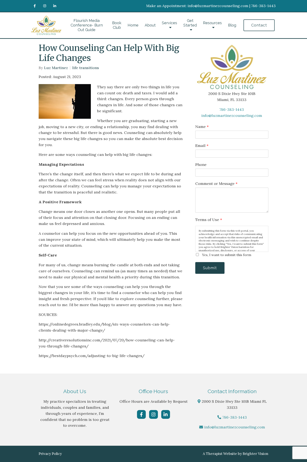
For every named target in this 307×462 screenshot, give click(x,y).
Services (169, 23)
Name (202, 126)
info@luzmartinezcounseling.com (231, 115)
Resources (212, 23)
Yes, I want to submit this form (226, 255)
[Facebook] (34, 6)
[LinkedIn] (54, 6)
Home (133, 25)
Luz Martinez (56, 68)
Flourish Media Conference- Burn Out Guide (87, 25)
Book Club (116, 25)
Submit (210, 268)
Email (201, 145)
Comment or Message (216, 183)
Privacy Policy (50, 453)
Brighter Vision (255, 453)
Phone (201, 164)
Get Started (190, 22)
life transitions (85, 68)
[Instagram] (44, 6)
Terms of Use (208, 219)
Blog (232, 25)
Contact (259, 25)
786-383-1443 (231, 109)
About (150, 25)
